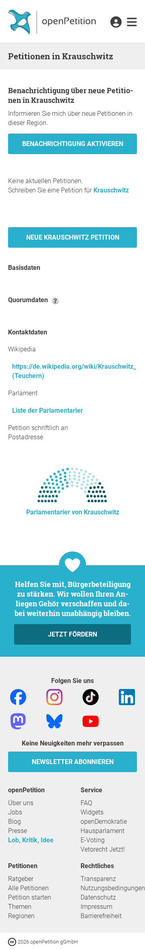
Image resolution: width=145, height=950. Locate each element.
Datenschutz (98, 897)
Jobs (15, 812)
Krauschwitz (111, 190)
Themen (19, 906)
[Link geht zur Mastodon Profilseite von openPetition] (18, 721)
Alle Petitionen (28, 888)
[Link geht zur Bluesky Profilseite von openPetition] (54, 721)
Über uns (20, 803)
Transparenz (98, 879)
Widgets (92, 812)
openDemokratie (104, 821)
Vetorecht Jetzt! (103, 849)
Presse (17, 831)
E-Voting (93, 840)
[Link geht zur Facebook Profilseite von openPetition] (18, 696)
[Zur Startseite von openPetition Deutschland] (53, 21)
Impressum (96, 906)
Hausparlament (102, 831)
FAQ (86, 803)
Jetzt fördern (72, 634)
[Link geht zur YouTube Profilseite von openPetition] (91, 721)
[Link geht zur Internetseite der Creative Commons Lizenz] (13, 941)
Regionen (21, 916)
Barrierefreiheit (101, 916)
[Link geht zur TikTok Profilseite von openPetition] (91, 696)
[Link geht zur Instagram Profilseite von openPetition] (54, 696)
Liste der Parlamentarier (47, 410)
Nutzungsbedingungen (113, 888)
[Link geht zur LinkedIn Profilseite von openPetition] (127, 696)
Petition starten (29, 897)
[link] (132, 23)
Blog (14, 821)
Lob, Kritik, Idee (31, 840)
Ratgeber (20, 879)
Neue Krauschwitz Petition (72, 237)
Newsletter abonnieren (73, 762)
